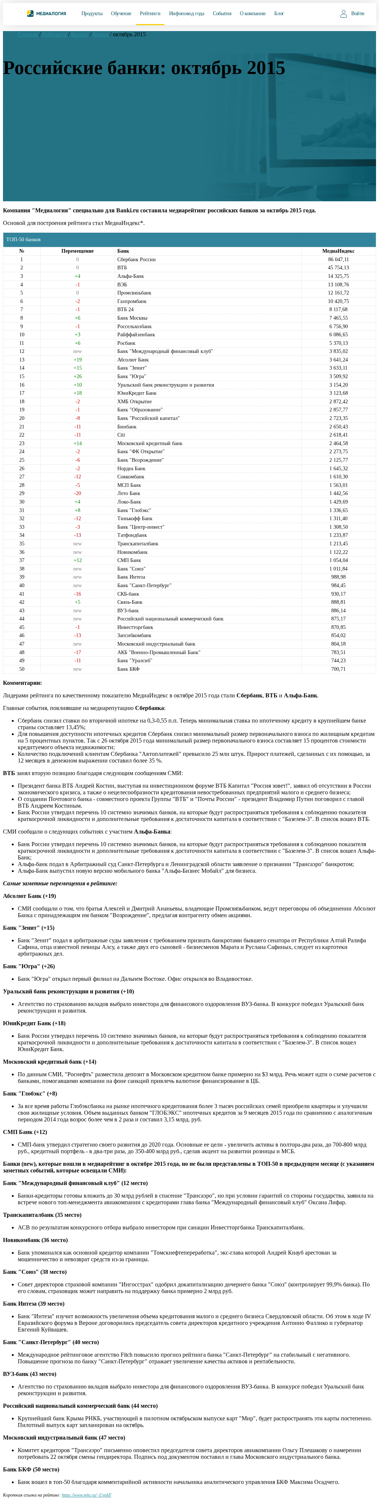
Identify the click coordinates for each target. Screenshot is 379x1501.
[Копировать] (115, 1493)
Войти (358, 13)
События (222, 13)
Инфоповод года (186, 13)
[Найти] (329, 13)
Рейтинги (150, 13)
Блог (279, 13)
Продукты (92, 13)
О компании (253, 13)
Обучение (121, 13)
